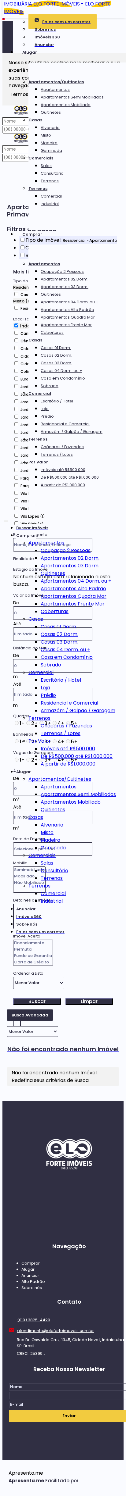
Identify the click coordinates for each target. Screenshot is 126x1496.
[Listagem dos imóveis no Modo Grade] (10, 1022)
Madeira (49, 143)
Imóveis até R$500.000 (63, 470)
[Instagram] (69, 1218)
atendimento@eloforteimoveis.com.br (55, 1331)
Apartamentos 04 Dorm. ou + (69, 302)
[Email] (69, 1195)
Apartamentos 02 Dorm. (64, 279)
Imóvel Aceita (26, 936)
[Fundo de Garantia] (33, 956)
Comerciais (40, 158)
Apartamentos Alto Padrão (67, 309)
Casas (35, 120)
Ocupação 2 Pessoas (62, 271)
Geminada (51, 150)
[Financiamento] (33, 943)
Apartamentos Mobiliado (66, 105)
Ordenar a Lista (28, 973)
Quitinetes (51, 112)
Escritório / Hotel (57, 401)
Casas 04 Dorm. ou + (61, 370)
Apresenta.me (26, 1472)
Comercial (51, 196)
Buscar (37, 1001)
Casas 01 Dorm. (56, 348)
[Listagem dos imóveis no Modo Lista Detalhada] (17, 1022)
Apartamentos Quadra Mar (68, 317)
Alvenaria (50, 127)
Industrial (50, 204)
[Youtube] (69, 1230)
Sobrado (49, 386)
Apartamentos (55, 89)
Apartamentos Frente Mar (66, 325)
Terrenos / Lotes (57, 454)
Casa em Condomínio (63, 378)
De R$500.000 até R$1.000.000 (70, 477)
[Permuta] (33, 949)
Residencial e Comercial (65, 424)
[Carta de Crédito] (33, 962)
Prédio (47, 416)
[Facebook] (69, 1206)
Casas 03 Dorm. (56, 363)
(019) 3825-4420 (33, 1320)
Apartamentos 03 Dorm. (64, 287)
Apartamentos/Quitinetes (56, 82)
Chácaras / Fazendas (62, 447)
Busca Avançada (30, 1015)
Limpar (89, 1001)
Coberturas (52, 332)
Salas (46, 166)
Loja (45, 409)
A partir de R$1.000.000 (63, 485)
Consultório (52, 173)
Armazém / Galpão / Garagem (71, 431)
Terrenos (50, 181)
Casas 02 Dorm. (56, 355)
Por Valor (38, 462)
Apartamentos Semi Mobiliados (72, 97)
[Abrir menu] (6, 519)
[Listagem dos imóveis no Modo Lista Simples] (23, 1022)
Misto (46, 135)
